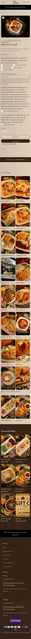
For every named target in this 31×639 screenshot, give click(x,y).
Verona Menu (7, 555)
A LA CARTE (5, 201)
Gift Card (18, 519)
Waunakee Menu (7, 551)
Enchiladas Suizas (6, 489)
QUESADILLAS (5, 364)
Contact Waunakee (8, 563)
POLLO (18, 337)
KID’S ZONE (19, 310)
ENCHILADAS (20, 283)
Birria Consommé (6, 519)
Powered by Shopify (24, 632)
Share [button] (4, 149)
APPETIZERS (20, 201)
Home (4, 547)
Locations (5, 559)
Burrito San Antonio (21, 459)
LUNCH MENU (5, 337)
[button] (2, 2)
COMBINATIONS (21, 255)
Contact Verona (7, 566)
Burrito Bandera (5, 459)
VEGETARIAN (5, 420)
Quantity (3, 128)
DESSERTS (4, 283)
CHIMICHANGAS (6, 255)
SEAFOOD (19, 364)
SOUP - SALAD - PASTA (8, 391)
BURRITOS (4, 228)
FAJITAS (3, 310)
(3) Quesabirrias (20, 489)
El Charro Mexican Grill (11, 632)
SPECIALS (19, 420)
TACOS (18, 391)
